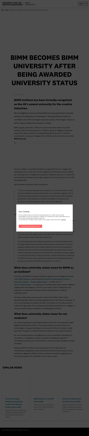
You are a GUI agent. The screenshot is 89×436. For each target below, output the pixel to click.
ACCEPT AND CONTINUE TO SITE (30, 226)
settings (63, 219)
